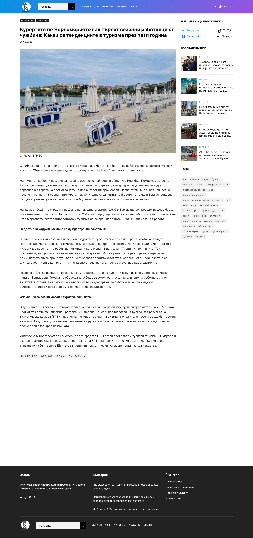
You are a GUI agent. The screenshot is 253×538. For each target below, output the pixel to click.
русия (205, 231)
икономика (189, 226)
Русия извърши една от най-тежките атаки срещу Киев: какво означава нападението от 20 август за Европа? (215, 110)
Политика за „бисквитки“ (180, 487)
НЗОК (193, 205)
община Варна (190, 231)
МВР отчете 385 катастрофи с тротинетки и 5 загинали (125, 509)
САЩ (222, 210)
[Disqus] (98, 411)
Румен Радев (209, 210)
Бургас (215, 179)
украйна (200, 236)
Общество (42, 20)
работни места (29, 356)
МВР (211, 189)
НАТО (185, 205)
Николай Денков (209, 205)
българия (215, 215)
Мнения (203, 57)
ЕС (227, 184)
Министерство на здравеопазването (203, 200)
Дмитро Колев (214, 184)
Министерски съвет (194, 195)
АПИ (185, 179)
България (204, 147)
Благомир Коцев (199, 179)
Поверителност (175, 481)
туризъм (61, 356)
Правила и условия (177, 492)
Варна (200, 184)
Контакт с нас (174, 498)
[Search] (71, 6)
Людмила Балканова (194, 189)
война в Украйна (192, 221)
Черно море (199, 215)
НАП (228, 200)
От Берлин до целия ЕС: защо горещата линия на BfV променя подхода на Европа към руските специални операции (214, 132)
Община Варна (190, 210)
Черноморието (77, 356)
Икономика (27, 20)
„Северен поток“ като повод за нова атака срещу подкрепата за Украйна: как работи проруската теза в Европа (216, 65)
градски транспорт (214, 221)
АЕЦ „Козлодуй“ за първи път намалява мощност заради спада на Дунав (215, 155)
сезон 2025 (46, 356)
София (186, 215)
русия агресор (220, 231)
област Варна (205, 226)
